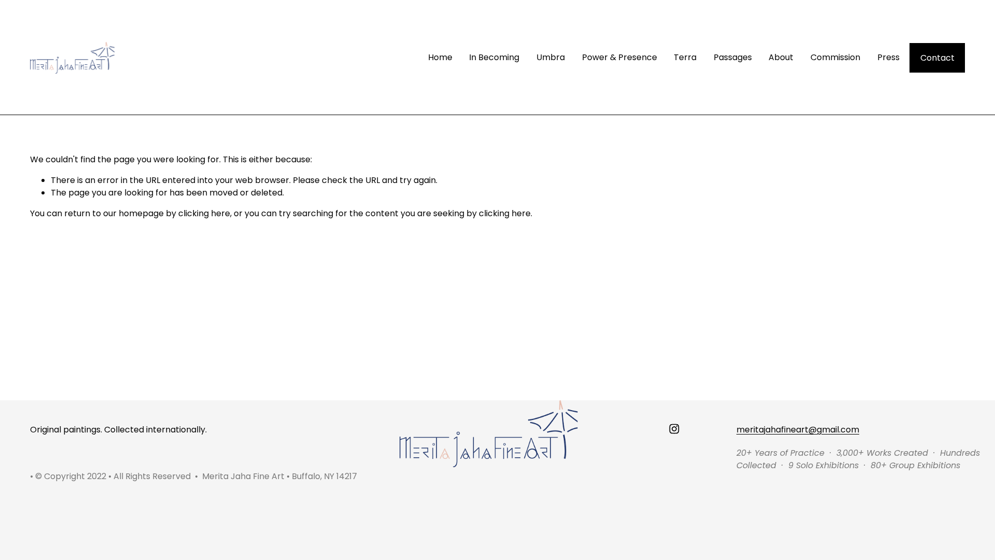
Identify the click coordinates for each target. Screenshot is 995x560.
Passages (733, 57)
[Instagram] (674, 429)
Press (888, 57)
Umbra (550, 57)
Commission (835, 57)
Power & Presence (619, 57)
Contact (937, 58)
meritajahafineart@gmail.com (797, 430)
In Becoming (494, 57)
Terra (685, 57)
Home (440, 57)
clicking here (204, 213)
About (781, 57)
